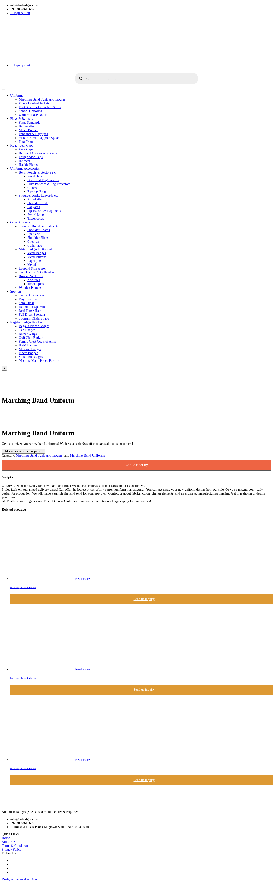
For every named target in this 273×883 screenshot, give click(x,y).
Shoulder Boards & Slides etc (38, 226)
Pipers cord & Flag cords (44, 211)
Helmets (24, 161)
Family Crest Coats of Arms (37, 341)
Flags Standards (29, 122)
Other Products (20, 222)
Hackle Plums (28, 164)
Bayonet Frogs (37, 191)
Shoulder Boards (38, 230)
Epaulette (33, 234)
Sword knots (35, 214)
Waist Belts (34, 176)
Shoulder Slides (37, 237)
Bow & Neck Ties (31, 276)
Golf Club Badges (31, 337)
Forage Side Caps (31, 157)
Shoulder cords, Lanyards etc (38, 195)
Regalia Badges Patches (26, 322)
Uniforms (16, 95)
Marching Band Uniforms (87, 455)
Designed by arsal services (19, 879)
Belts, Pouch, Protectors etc (37, 172)
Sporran (15, 291)
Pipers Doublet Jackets (34, 103)
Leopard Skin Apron (32, 268)
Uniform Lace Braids (33, 115)
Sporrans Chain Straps (34, 318)
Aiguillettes (35, 199)
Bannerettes (27, 126)
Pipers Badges (28, 353)
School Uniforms (30, 111)
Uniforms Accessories (25, 168)
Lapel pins (34, 261)
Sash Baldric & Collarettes (36, 272)
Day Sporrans (28, 299)
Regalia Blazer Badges (34, 326)
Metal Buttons (36, 257)
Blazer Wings (28, 334)
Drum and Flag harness (43, 180)
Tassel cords (35, 218)
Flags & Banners (21, 118)
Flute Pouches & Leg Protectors (48, 184)
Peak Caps (26, 149)
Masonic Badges (30, 349)
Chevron (33, 241)
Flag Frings (26, 141)
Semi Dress (26, 303)
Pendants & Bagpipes (33, 134)
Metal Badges (36, 253)
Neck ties (33, 280)
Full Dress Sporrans (32, 314)
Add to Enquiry (136, 465)
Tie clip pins (35, 284)
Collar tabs (34, 245)
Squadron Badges (31, 357)
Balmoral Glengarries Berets (38, 153)
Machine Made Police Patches (39, 360)
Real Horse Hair (30, 310)
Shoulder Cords (37, 203)
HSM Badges (28, 345)
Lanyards (33, 207)
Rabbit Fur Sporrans (32, 307)
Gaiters (32, 188)
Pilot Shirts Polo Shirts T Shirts (40, 107)
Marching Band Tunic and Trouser (42, 99)
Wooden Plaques (30, 287)
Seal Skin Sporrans (31, 295)
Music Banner (28, 130)
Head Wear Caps (21, 145)
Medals (32, 264)
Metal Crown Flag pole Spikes (39, 138)
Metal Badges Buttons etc (36, 249)
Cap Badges (27, 330)
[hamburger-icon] (3, 89)
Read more (82, 579)
